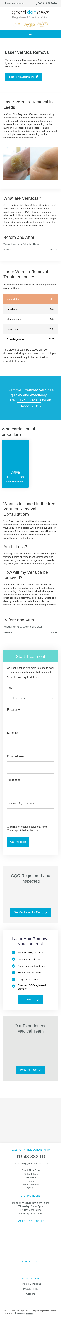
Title (9, 687)
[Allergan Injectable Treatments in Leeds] (23, 1112)
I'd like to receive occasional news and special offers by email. (29, 828)
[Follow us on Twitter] (22, 1271)
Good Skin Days (30, 14)
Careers (30, 1293)
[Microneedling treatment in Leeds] (18, 1120)
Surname (12, 732)
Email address (15, 756)
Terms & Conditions (30, 1283)
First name (13, 709)
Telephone (13, 779)
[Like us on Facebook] (14, 1271)
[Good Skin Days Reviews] (14, 3)
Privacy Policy (30, 1288)
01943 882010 (48, 3)
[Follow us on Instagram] (30, 1271)
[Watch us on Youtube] (38, 1271)
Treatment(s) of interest (21, 803)
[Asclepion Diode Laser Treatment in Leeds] (42, 1112)
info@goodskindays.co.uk (34, 1163)
